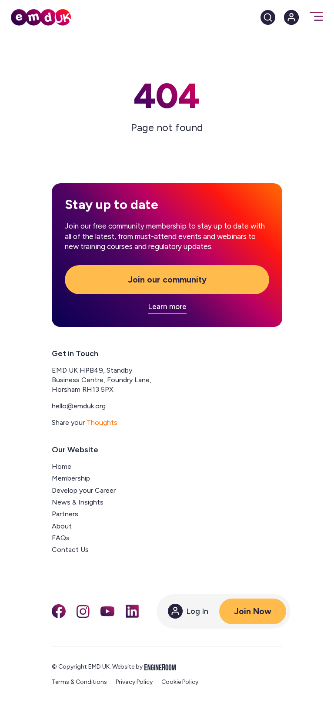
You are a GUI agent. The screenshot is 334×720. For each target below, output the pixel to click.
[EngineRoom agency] (160, 667)
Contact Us (70, 549)
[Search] (268, 17)
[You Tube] (107, 611)
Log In (197, 611)
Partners (65, 514)
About (62, 526)
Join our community (167, 280)
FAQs (61, 538)
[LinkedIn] (132, 611)
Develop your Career (84, 490)
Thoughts (102, 422)
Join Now (252, 611)
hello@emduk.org (79, 406)
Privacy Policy (134, 682)
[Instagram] (83, 611)
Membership (71, 478)
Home (61, 466)
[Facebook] (59, 611)
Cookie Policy (179, 682)
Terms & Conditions (79, 682)
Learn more (167, 307)
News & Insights (78, 502)
